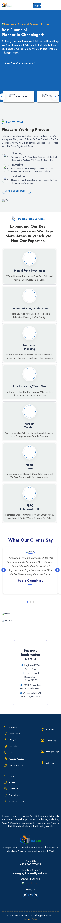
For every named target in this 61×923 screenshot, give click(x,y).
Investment (13, 727)
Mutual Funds (14, 733)
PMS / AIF (13, 739)
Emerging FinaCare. (24, 915)
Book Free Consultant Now (18, 63)
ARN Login (50, 763)
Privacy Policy (14, 795)
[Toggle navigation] (52, 5)
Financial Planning (16, 759)
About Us (12, 782)
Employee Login (52, 751)
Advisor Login (52, 740)
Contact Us (13, 788)
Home (11, 775)
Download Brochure (15, 190)
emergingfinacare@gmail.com (30, 873)
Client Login (51, 729)
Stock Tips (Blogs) (16, 765)
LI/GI (11, 752)
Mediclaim (13, 746)
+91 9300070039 (30, 864)
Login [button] (36, 5)
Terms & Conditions (17, 801)
